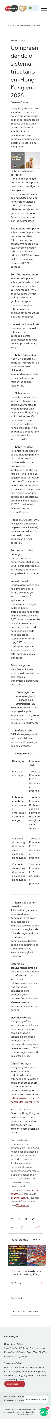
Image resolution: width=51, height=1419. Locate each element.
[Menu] (44, 8)
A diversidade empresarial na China (24, 25)
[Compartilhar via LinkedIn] (26, 1218)
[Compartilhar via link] (32, 1218)
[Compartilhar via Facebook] (12, 1218)
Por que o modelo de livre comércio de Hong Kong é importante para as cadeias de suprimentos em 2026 (26, 1273)
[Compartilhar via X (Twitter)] (19, 1218)
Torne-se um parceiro (15, 1400)
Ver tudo (37, 1239)
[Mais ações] (38, 40)
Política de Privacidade (16, 1396)
